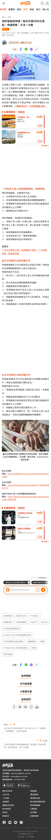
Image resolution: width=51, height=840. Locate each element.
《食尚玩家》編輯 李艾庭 (20, 42)
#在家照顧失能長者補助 (13, 641)
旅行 (38, 9)
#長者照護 (7, 615)
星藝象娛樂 (34, 816)
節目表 (4, 812)
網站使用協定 (35, 798)
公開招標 (33, 809)
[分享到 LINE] (26, 49)
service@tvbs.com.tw (19, 776)
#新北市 (44, 622)
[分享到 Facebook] (21, 49)
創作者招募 (6, 809)
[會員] (47, 3)
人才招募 (5, 798)
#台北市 (33, 622)
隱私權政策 (34, 794)
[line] (15, 822)
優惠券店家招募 (8, 805)
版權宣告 (5, 816)
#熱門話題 (7, 654)
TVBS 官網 (20, 837)
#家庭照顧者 (21, 622)
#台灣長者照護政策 (11, 628)
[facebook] (4, 822)
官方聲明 (33, 812)
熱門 (25, 9)
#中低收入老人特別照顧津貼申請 (17, 635)
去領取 (40, 126)
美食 (32, 9)
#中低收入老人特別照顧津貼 (15, 647)
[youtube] (10, 822)
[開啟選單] (3, 3)
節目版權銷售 (35, 805)
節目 (19, 9)
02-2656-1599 (19, 779)
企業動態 (5, 801)
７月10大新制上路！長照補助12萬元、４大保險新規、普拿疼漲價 (24, 251)
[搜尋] (42, 3)
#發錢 (33, 647)
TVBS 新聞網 (30, 837)
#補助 (42, 641)
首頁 (3, 17)
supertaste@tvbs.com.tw (21, 773)
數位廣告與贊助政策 (37, 801)
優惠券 (11, 9)
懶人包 (46, 9)
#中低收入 (34, 615)
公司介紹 (5, 794)
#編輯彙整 (31, 641)
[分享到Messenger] (31, 49)
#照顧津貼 (7, 622)
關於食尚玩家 (7, 791)
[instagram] (21, 822)
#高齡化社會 (21, 615)
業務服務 (33, 791)
